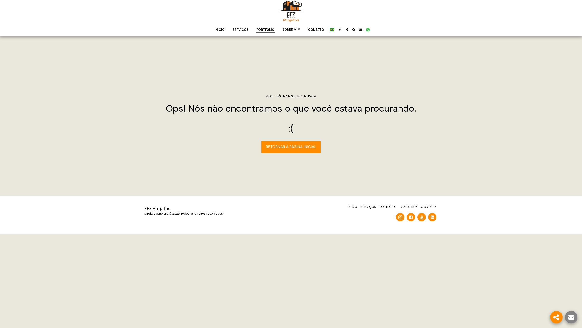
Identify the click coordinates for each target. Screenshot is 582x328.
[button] (339, 29)
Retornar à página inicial (291, 146)
